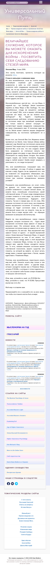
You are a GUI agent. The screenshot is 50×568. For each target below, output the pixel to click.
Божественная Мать (26, 521)
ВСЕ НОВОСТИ (25, 388)
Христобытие (26, 540)
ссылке (9, 355)
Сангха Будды (26, 534)
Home (8, 26)
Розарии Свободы (26, 532)
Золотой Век (20, 31)
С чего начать (26, 500)
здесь (15, 75)
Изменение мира (26, 529)
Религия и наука (26, 527)
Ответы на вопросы (26, 505)
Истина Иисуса (26, 507)
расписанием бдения (23, 345)
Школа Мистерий (26, 545)
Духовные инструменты (26, 518)
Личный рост (26, 513)
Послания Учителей (26, 502)
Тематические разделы (20, 26)
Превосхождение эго (26, 516)
